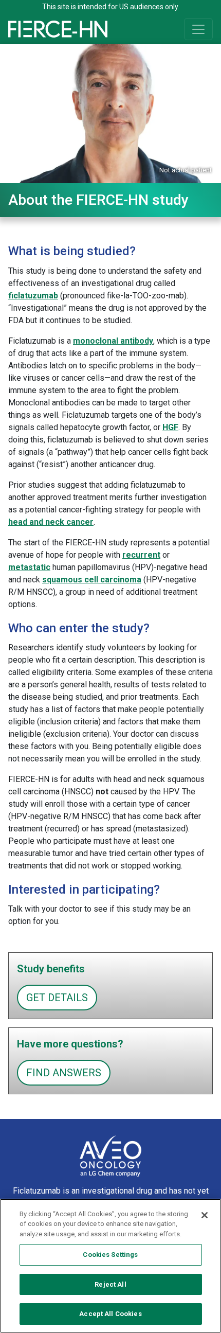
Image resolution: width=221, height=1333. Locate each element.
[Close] (204, 1215)
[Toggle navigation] (198, 29)
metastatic (29, 567)
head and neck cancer (51, 522)
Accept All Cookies (110, 1314)
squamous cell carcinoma (91, 579)
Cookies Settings (110, 1254)
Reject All (110, 1284)
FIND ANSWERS (63, 1073)
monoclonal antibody (113, 341)
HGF (170, 427)
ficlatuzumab (33, 295)
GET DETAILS (57, 997)
